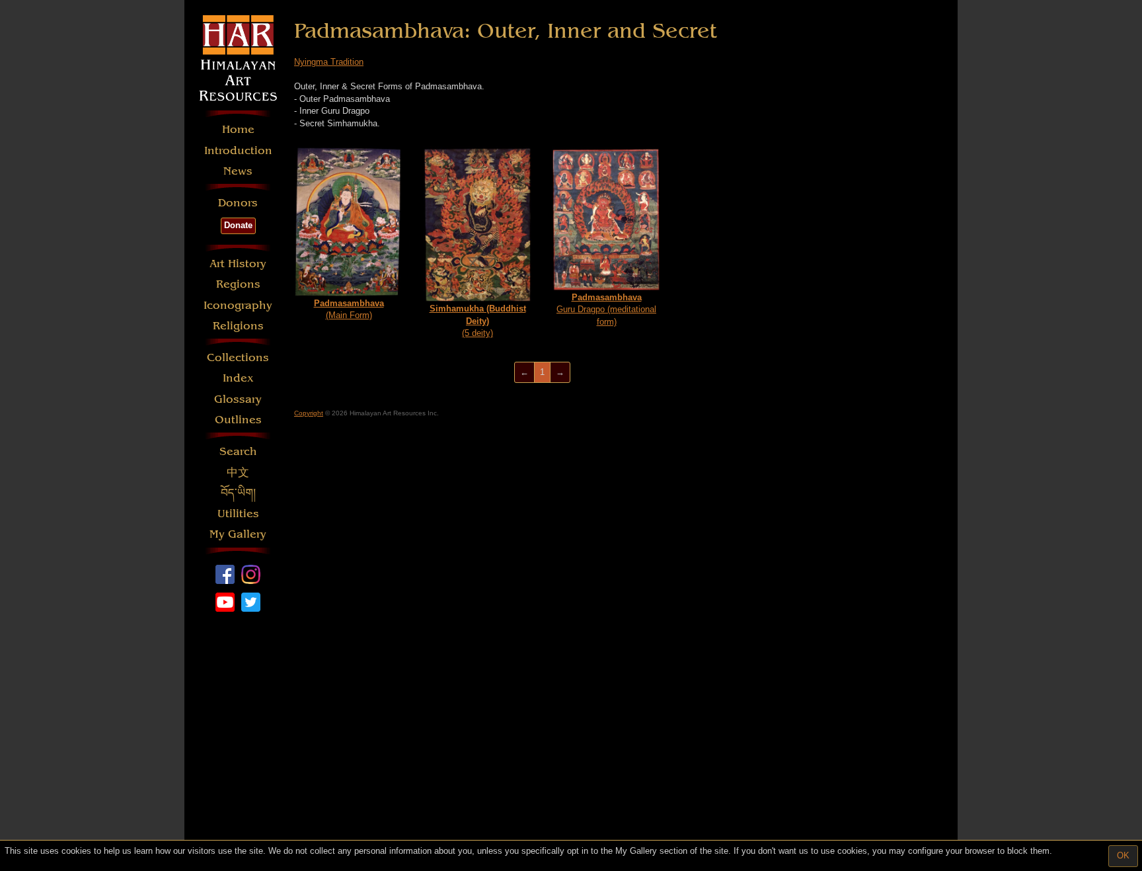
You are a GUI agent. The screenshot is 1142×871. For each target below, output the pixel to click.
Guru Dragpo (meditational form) (606, 309)
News (237, 171)
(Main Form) (349, 309)
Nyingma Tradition (328, 62)
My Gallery (237, 534)
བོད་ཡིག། (238, 493)
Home (238, 129)
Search (238, 451)
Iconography (238, 305)
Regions (238, 284)
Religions (238, 325)
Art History (237, 263)
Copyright (308, 413)
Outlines (238, 419)
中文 (238, 472)
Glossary (238, 399)
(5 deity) (478, 321)
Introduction (238, 150)
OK (1123, 855)
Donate (238, 225)
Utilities (238, 513)
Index (238, 378)
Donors (238, 202)
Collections (238, 357)
